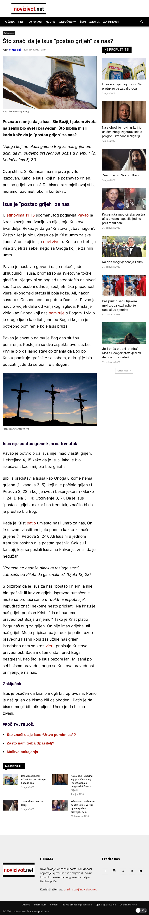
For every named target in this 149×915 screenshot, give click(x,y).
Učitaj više (122, 370)
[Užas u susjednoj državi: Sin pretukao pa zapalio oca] (10, 779)
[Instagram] (114, 871)
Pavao (83, 215)
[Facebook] (105, 871)
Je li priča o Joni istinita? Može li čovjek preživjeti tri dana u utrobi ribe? (121, 353)
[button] (141, 22)
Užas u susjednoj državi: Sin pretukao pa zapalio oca (33, 779)
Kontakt (54, 904)
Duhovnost (35, 21)
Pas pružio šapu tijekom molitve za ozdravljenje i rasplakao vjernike (119, 305)
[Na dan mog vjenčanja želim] (124, 246)
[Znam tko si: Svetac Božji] (10, 805)
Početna (9, 21)
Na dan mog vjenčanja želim (122, 262)
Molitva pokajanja (22, 752)
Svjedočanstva (67, 21)
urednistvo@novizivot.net (80, 889)
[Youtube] (141, 871)
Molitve (50, 21)
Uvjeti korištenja (128, 904)
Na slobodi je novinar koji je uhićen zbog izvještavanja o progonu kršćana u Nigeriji (82, 783)
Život (83, 21)
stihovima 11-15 (21, 215)
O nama (26, 904)
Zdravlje (94, 21)
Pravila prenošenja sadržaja (77, 904)
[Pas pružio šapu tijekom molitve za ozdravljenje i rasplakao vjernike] (124, 285)
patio (31, 523)
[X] (132, 871)
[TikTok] (123, 871)
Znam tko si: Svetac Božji (120, 175)
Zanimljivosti (111, 21)
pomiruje (57, 313)
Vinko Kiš (15, 49)
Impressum (40, 904)
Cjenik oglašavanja (106, 904)
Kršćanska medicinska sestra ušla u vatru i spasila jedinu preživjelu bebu (123, 218)
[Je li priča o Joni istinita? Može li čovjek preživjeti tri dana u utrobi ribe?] (124, 333)
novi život (52, 241)
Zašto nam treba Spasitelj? (30, 743)
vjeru (50, 646)
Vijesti (21, 21)
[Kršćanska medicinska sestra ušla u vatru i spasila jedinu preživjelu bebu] (60, 805)
